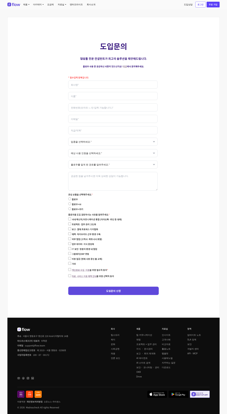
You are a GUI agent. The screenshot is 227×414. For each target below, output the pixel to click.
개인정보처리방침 (35, 401)
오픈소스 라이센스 (52, 401)
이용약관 (21, 401)
